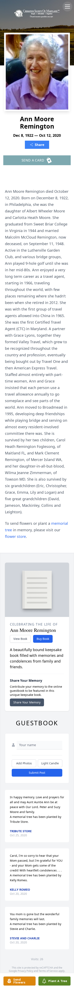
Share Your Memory (26, 702)
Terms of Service (48, 971)
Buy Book (43, 639)
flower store (15, 536)
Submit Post (37, 773)
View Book (20, 639)
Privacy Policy (25, 971)
